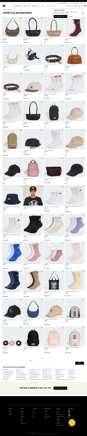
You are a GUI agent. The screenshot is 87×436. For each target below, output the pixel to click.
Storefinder (58, 423)
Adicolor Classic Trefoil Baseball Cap (51, 319)
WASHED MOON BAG (6, 38)
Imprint (59, 433)
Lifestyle (4, 9)
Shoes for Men (71, 369)
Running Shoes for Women (34, 374)
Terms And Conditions (52, 433)
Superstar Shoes (6, 376)
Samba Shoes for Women (8, 372)
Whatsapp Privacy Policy (61, 425)
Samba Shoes (6, 369)
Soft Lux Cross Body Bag (48, 178)
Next (79, 363)
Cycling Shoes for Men (47, 379)
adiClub (46, 418)
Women (34, 412)
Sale (33, 416)
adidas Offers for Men (59, 374)
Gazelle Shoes (6, 377)
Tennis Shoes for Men (46, 371)
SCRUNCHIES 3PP (6, 347)
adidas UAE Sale (58, 372)
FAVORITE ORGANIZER (27, 150)
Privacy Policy (45, 433)
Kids (33, 414)
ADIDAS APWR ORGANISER (69, 319)
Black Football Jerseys (47, 376)
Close (70, 16)
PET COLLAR (46, 65)
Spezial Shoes (6, 379)
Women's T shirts (72, 379)
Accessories (10, 9)
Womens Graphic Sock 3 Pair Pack (50, 94)
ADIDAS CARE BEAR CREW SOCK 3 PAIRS (71, 291)
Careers (46, 412)
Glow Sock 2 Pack (68, 38)
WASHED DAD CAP (68, 178)
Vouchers (58, 418)
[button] (17, 6)
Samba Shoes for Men (7, 374)
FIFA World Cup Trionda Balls (61, 379)
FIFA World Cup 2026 (59, 376)
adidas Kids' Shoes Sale (60, 369)
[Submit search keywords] (75, 6)
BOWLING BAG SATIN (26, 122)
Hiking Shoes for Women (47, 377)
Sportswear (71, 376)
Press (45, 414)
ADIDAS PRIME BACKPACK (27, 178)
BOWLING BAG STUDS (27, 38)
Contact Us (58, 421)
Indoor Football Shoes (20, 376)
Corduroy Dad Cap (6, 178)
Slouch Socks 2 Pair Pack (49, 150)
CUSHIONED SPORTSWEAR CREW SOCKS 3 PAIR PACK (73, 206)
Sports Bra (44, 372)
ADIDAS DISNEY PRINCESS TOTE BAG (50, 291)
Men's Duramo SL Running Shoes (35, 379)
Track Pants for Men (73, 377)
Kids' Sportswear (45, 374)
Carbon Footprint (47, 416)
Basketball (22, 416)
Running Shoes (32, 371)
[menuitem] (17, 6)
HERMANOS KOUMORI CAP (27, 94)
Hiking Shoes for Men (46, 369)
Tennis (22, 421)
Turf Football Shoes (20, 372)
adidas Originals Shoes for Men (9, 371)
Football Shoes (19, 369)
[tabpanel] (43, 192)
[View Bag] (84, 5)
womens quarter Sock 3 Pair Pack (71, 93)
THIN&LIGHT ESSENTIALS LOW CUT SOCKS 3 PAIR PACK (53, 263)
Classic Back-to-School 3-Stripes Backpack (73, 347)
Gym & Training (23, 423)
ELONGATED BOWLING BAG (48, 38)
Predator (18, 371)
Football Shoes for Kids (21, 377)
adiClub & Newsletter (60, 416)
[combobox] (71, 6)
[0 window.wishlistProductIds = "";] (82, 6)
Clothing (10, 412)
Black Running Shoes (33, 376)
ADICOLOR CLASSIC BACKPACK (28, 347)
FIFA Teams (57, 377)
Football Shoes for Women (21, 379)
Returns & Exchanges (60, 414)
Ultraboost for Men (33, 377)
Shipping (58, 412)
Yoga (21, 418)
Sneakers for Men (72, 372)
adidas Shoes (71, 371)
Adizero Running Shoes (34, 372)
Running (22, 414)
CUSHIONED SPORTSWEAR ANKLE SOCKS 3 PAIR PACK (11, 263)
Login (85, 3)
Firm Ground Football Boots (22, 374)
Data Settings (29, 433)
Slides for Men (72, 374)
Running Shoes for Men (34, 369)
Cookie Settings (39, 433)
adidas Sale (57, 371)
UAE (35, 433)
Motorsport (22, 412)
